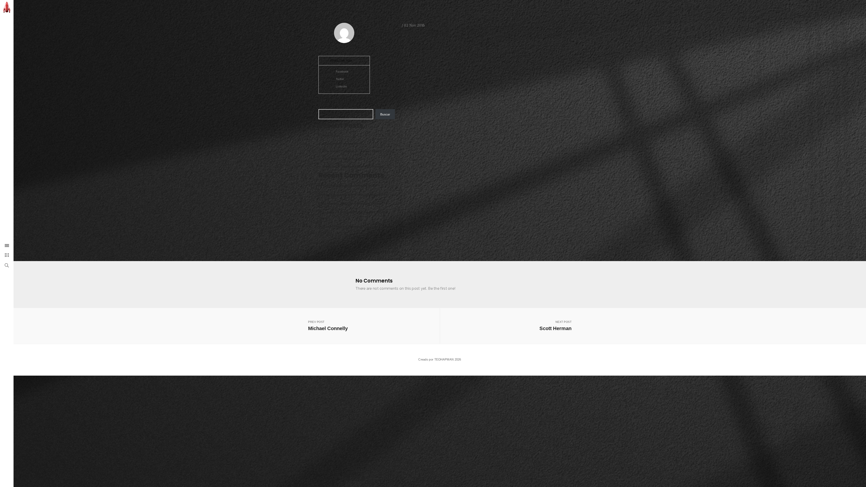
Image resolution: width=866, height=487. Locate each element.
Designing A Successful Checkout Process (353, 166)
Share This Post (341, 60)
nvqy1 (346, 48)
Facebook (342, 71)
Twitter (339, 79)
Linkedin (341, 86)
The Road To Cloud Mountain (344, 159)
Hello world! (331, 136)
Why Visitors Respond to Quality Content (352, 151)
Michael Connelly (328, 325)
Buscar (323, 105)
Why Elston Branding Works (343, 143)
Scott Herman (555, 325)
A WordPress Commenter (336, 185)
